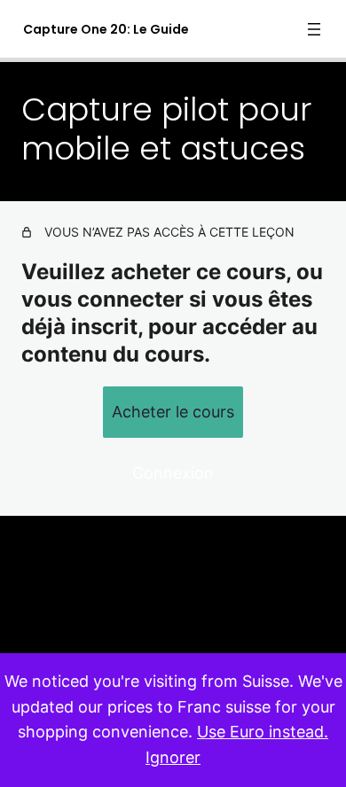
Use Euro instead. (262, 731)
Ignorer (173, 757)
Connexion (173, 473)
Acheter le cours (173, 411)
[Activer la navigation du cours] (314, 29)
